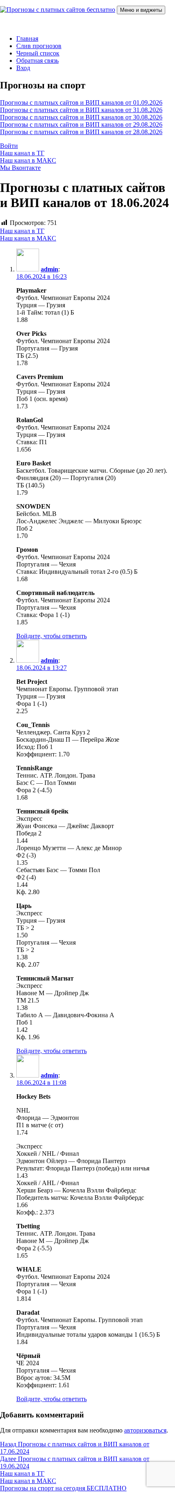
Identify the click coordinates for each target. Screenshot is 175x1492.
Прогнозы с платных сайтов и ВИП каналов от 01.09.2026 (81, 102)
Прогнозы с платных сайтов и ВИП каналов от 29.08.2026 (81, 124)
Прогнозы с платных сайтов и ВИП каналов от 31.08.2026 (81, 109)
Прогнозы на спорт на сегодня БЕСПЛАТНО (63, 1488)
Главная (27, 38)
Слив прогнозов (38, 45)
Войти (9, 145)
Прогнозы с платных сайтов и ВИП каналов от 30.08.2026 (81, 117)
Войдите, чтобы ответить (51, 636)
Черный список (37, 53)
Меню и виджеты (141, 10)
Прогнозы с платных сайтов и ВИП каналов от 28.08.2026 (81, 131)
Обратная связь (37, 60)
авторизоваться (145, 1430)
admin (49, 269)
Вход (23, 67)
